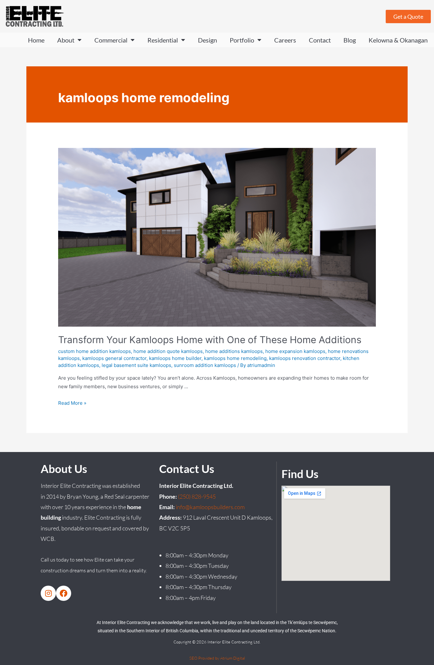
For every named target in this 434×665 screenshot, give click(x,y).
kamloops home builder (175, 358)
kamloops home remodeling (235, 358)
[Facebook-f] (63, 593)
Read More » (72, 403)
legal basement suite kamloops (136, 365)
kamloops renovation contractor (304, 358)
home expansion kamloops (295, 351)
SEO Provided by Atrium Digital (217, 658)
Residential (162, 40)
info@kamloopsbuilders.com (210, 506)
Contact (320, 40)
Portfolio (242, 40)
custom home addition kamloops (94, 351)
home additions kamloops (234, 351)
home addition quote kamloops (168, 351)
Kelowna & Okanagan (398, 40)
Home (36, 40)
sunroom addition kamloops (205, 365)
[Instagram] (48, 593)
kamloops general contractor (114, 358)
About (65, 40)
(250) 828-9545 (197, 496)
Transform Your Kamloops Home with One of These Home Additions (210, 339)
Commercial (110, 40)
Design (207, 40)
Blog (349, 40)
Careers (285, 40)
